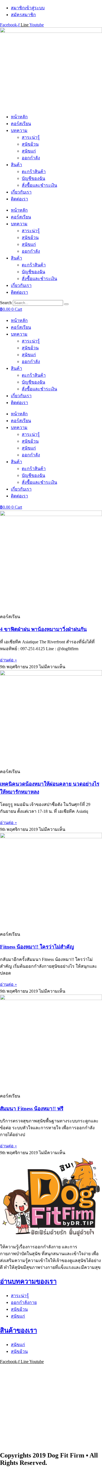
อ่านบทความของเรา (28, 1281)
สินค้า (16, 164)
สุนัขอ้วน (30, 144)
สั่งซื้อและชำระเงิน (39, 185)
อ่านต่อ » (8, 660)
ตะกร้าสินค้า (34, 171)
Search (6, 302)
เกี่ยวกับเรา (21, 192)
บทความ (19, 130)
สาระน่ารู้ (31, 137)
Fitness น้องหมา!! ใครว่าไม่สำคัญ (37, 947)
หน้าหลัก (19, 116)
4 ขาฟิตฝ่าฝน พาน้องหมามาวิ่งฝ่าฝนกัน (43, 629)
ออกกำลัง (31, 157)
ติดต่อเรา (19, 199)
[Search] (66, 304)
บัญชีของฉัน (33, 178)
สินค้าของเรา (18, 1330)
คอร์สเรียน (21, 123)
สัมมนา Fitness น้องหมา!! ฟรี (31, 1108)
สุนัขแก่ (29, 151)
